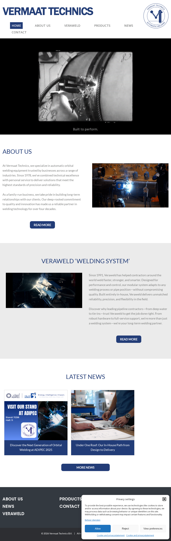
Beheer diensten (92, 520)
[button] (164, 499)
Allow (98, 528)
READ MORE (42, 225)
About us (42, 26)
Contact (19, 32)
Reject (125, 528)
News (128, 26)
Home (16, 26)
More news (85, 467)
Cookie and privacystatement (111, 535)
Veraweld (72, 26)
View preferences (152, 528)
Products (102, 26)
